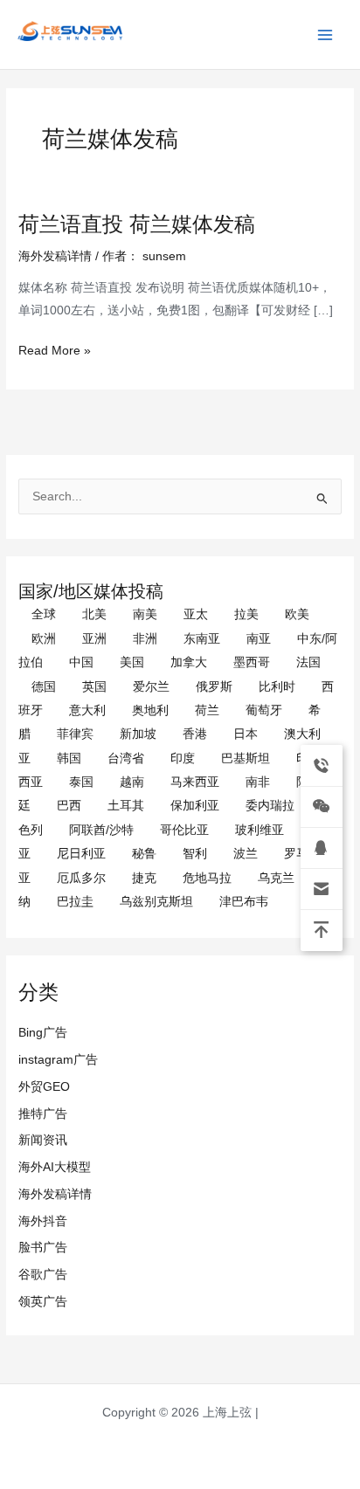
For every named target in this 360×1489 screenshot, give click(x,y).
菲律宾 (75, 734)
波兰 (245, 853)
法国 (308, 662)
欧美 (297, 614)
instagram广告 (58, 1059)
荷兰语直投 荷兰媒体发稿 (136, 224)
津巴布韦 (243, 901)
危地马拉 (207, 878)
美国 (132, 662)
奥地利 (150, 710)
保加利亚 (194, 805)
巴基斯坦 (245, 758)
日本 (245, 734)
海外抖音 (42, 1221)
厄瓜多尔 (81, 878)
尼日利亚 (81, 853)
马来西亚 (194, 782)
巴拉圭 (75, 901)
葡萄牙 (264, 710)
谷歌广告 (42, 1274)
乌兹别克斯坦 (156, 901)
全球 (43, 614)
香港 (195, 734)
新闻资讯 (42, 1140)
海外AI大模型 (54, 1167)
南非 (258, 782)
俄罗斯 (214, 686)
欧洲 (43, 638)
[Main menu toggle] (325, 34)
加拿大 (188, 662)
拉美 (246, 614)
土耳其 (125, 805)
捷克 (144, 878)
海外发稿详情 (55, 1194)
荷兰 (207, 710)
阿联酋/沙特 (101, 830)
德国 (43, 686)
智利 (195, 853)
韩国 (69, 758)
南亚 (258, 638)
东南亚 (201, 638)
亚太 (195, 614)
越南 (132, 782)
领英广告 (42, 1301)
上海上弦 (27, 44)
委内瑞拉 (270, 805)
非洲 (145, 638)
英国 (94, 686)
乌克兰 (276, 878)
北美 (94, 614)
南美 (145, 614)
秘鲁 (144, 853)
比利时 (277, 686)
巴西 (69, 805)
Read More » (54, 351)
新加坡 (138, 734)
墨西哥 (251, 662)
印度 (182, 758)
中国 (81, 662)
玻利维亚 (259, 830)
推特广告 (42, 1113)
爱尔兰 (151, 686)
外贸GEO (44, 1086)
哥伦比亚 (184, 830)
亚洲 (94, 638)
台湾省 (125, 758)
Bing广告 (42, 1032)
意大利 (87, 710)
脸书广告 (42, 1247)
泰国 (81, 782)
